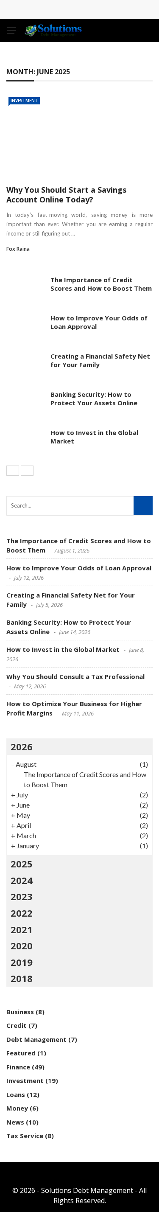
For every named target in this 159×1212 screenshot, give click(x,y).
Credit (16, 1025)
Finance (18, 1067)
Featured (21, 1053)
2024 (22, 880)
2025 (22, 863)
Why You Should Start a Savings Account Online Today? (66, 195)
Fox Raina (18, 248)
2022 (22, 912)
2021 (22, 929)
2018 (22, 978)
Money (17, 1108)
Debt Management (36, 1039)
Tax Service (24, 1135)
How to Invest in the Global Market (94, 436)
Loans (15, 1094)
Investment (24, 101)
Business (20, 1011)
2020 (22, 945)
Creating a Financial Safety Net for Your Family (100, 360)
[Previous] (12, 471)
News (15, 1122)
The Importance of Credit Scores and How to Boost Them (101, 283)
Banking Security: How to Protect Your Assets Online (93, 398)
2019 (22, 962)
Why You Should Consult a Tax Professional (75, 676)
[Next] (27, 471)
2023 (22, 896)
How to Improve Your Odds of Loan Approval (99, 322)
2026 (22, 746)
